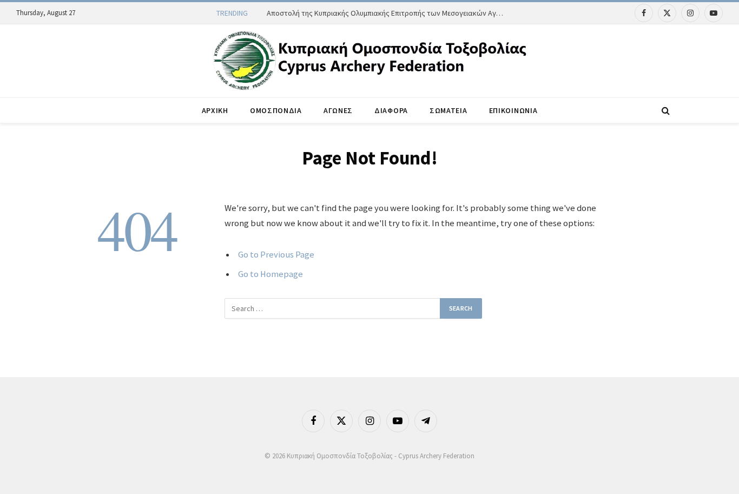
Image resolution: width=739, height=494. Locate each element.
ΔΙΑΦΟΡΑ (391, 110)
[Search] (664, 110)
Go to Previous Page (276, 254)
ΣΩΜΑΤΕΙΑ (448, 110)
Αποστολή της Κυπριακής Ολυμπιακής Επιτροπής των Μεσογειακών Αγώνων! (388, 13)
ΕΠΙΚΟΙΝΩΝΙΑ (513, 110)
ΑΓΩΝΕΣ (338, 110)
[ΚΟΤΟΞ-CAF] (369, 60)
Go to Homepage (270, 274)
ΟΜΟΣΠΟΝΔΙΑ (276, 110)
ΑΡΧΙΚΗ (215, 110)
